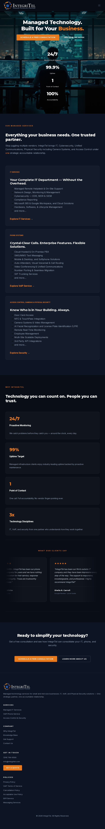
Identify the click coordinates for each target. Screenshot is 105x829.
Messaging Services (12, 802)
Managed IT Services (12, 710)
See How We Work (74, 37)
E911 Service (8, 798)
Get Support (8, 739)
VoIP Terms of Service (12, 786)
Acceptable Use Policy (13, 794)
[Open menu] (99, 5)
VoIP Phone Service (11, 714)
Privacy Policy (9, 782)
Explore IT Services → (21, 218)
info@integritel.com (11, 761)
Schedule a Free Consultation (37, 37)
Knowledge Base (10, 735)
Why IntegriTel (9, 731)
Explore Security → (20, 352)
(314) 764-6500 (9, 757)
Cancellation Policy (11, 790)
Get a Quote (12, 768)
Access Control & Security (14, 718)
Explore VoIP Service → (22, 285)
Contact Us (8, 743)
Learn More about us (74, 659)
